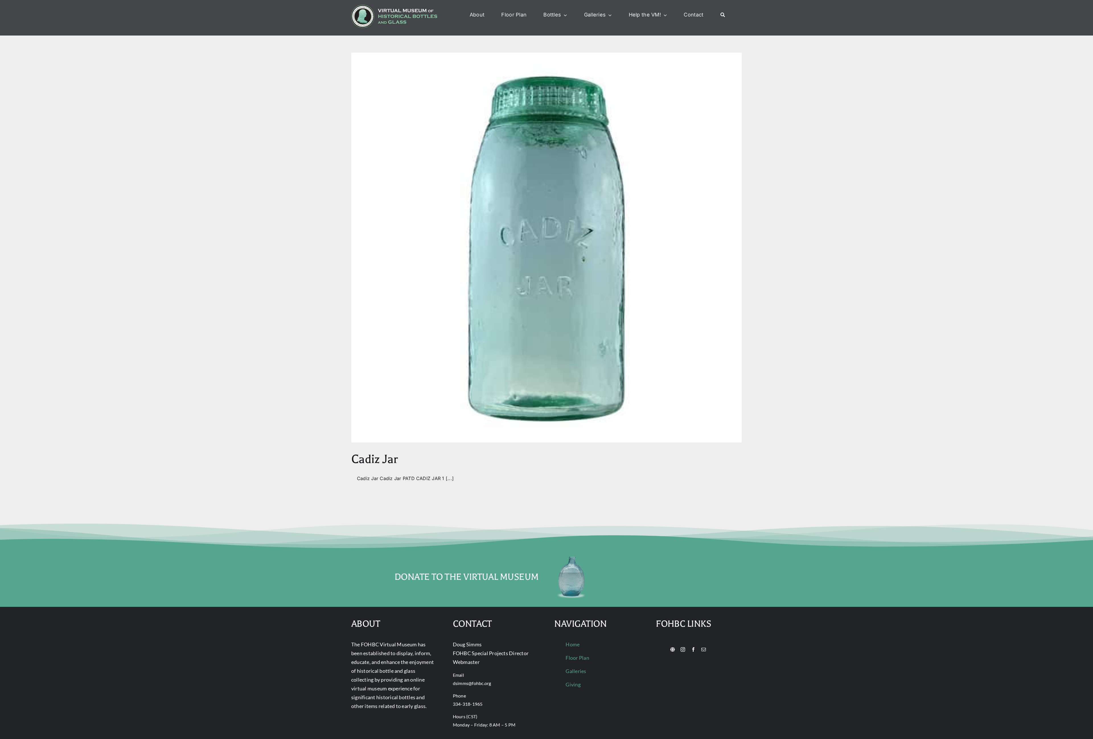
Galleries (576, 671)
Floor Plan (577, 658)
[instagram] (683, 649)
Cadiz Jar (374, 459)
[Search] (722, 15)
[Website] (672, 649)
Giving (573, 684)
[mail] (703, 649)
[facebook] (693, 649)
